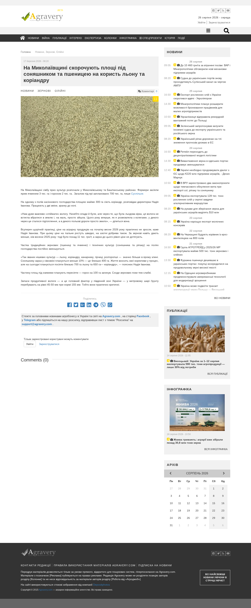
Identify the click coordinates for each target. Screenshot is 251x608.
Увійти (202, 22)
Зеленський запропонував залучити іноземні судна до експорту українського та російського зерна (199, 129)
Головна (26, 51)
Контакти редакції (36, 565)
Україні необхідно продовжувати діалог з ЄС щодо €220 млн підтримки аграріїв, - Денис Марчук (201, 174)
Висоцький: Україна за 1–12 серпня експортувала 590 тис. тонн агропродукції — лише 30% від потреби (196, 364)
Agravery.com (45, 590)
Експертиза (93, 38)
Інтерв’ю (75, 38)
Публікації (60, 38)
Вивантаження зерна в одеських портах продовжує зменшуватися (200, 162)
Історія (170, 38)
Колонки (110, 38)
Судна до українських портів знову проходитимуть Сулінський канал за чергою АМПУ (199, 82)
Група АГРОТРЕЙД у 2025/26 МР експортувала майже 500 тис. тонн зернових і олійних (200, 251)
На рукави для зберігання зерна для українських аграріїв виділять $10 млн (198, 210)
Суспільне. (137, 193)
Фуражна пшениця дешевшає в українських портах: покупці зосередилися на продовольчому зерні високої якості (200, 264)
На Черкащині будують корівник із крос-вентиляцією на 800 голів (200, 236)
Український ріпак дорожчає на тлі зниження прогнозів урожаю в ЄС (197, 140)
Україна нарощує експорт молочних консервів (198, 223)
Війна (46, 38)
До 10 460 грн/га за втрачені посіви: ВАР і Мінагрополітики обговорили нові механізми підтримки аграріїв (201, 69)
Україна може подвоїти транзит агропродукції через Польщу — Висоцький (198, 287)
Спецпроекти (152, 38)
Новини (33, 38)
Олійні (60, 90)
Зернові (44, 90)
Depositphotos (101, 584)
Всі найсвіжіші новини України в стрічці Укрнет (215, 577)
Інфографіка (128, 38)
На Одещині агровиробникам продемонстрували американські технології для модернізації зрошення (199, 277)
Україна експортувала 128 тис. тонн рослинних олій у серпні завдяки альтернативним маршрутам (198, 199)
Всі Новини (222, 298)
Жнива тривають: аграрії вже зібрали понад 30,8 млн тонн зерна (195, 441)
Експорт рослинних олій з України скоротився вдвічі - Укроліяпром (197, 96)
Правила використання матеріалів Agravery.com (95, 565)
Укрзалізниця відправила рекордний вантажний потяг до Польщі (198, 118)
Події (181, 38)
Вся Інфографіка (215, 449)
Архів (172, 465)
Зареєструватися (219, 22)
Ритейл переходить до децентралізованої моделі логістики (194, 153)
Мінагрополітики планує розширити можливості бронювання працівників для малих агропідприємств (198, 107)
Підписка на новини (155, 565)
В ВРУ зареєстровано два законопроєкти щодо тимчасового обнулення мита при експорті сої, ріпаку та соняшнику (201, 186)
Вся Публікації (217, 373)
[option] (90, 148)
